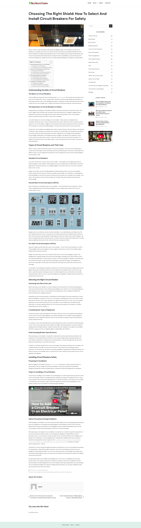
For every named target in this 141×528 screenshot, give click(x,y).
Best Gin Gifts (92, 42)
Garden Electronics (43, 470)
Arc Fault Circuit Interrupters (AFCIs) (41, 73)
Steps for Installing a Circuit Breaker (40, 84)
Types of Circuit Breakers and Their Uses (39, 69)
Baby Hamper (91, 39)
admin (40, 487)
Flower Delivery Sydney (94, 59)
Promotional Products (94, 69)
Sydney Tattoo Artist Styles (95, 75)
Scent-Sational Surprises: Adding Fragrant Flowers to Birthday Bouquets (71, 497)
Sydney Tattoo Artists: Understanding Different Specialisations (102, 122)
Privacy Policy (65, 525)
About (101, 3)
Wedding (90, 92)
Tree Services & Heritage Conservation (98, 85)
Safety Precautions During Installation (41, 86)
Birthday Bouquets (93, 46)
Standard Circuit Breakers (38, 70)
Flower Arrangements (93, 55)
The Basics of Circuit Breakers (38, 66)
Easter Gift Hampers (93, 52)
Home (89, 3)
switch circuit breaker (66, 472)
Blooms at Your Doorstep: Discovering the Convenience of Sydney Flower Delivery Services (43, 497)
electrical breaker (61, 97)
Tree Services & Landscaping (95, 89)
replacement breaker (55, 472)
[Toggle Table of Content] (50, 62)
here (48, 306)
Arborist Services (92, 36)
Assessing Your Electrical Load (39, 76)
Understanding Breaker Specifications (41, 80)
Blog (94, 3)
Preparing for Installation (38, 83)
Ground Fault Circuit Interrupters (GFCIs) (41, 72)
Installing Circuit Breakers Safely (38, 81)
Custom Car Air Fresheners (95, 49)
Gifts (89, 65)
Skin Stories (91, 72)
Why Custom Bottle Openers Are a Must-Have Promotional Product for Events (104, 113)
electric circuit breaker (35, 472)
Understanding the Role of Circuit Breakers (40, 64)
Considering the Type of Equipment (40, 78)
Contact (108, 3)
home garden (54, 364)
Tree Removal (91, 82)
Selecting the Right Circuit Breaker (38, 75)
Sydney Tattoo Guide (93, 79)
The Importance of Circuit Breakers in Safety (42, 67)
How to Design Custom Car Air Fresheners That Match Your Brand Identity (103, 103)
